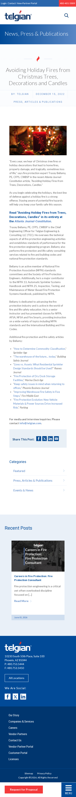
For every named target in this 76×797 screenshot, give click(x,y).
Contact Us (15, 740)
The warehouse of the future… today (34, 356)
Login (4, 3)
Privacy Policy (44, 773)
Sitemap (29, 773)
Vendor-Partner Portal (21, 746)
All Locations (16, 678)
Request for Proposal (24, 789)
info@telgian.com (30, 423)
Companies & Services (21, 721)
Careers (13, 728)
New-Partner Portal (27, 3)
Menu (68, 793)
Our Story (14, 715)
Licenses (14, 759)
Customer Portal (18, 753)
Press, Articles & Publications (38, 102)
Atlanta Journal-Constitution (33, 221)
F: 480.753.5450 (14, 668)
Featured (19, 471)
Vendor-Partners (18, 734)
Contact (12, 3)
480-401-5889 (67, 3)
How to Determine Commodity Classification (39, 348)
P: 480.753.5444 (14, 664)
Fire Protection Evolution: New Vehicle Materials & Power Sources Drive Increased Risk (37, 403)
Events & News (23, 490)
